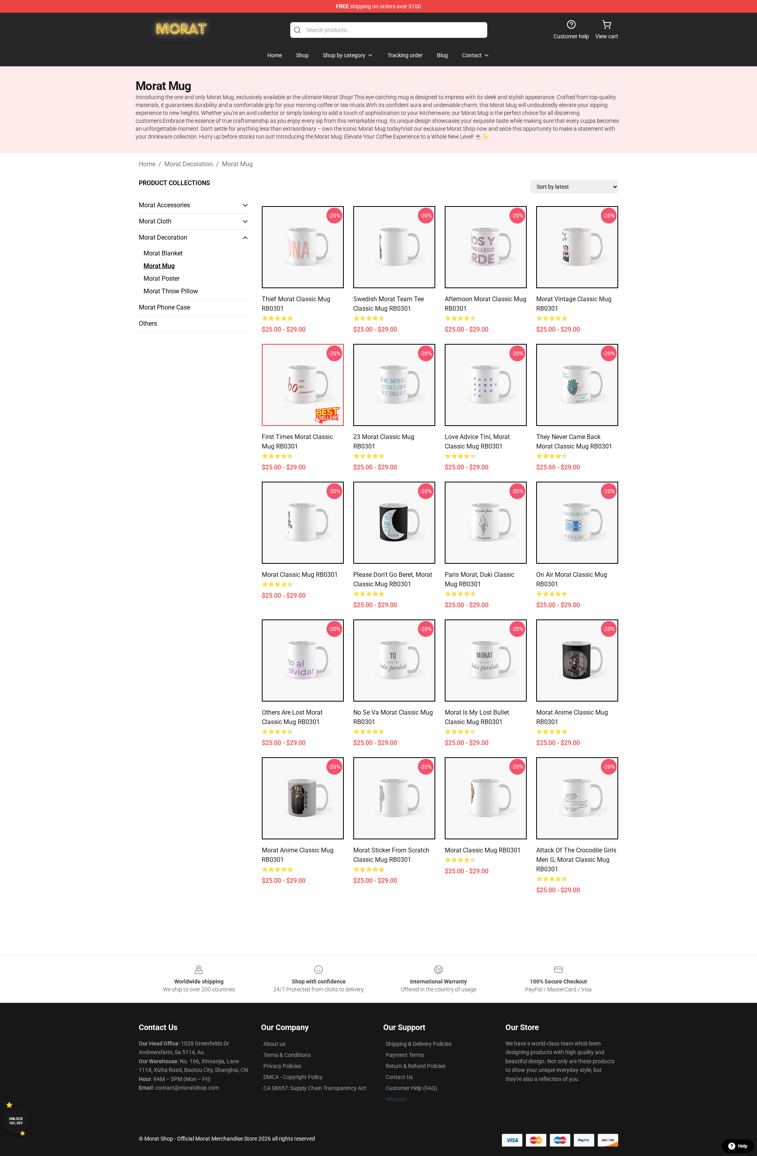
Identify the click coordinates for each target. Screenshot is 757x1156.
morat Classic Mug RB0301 (300, 574)
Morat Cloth (155, 221)
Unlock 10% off (16, 1121)
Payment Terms (405, 1055)
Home (147, 164)
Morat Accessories (164, 205)
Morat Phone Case (164, 307)
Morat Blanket (163, 253)
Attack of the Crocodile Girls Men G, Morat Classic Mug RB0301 (576, 859)
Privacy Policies (282, 1066)
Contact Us (399, 1077)
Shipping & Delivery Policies (418, 1044)
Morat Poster (161, 278)
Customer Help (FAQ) (411, 1088)
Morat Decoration (188, 164)
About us (274, 1044)
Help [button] (743, 1146)
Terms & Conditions (287, 1055)
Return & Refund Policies (416, 1066)
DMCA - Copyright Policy (293, 1077)
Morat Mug (237, 164)
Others (148, 323)
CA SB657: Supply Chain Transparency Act (314, 1088)
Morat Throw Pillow (171, 291)
